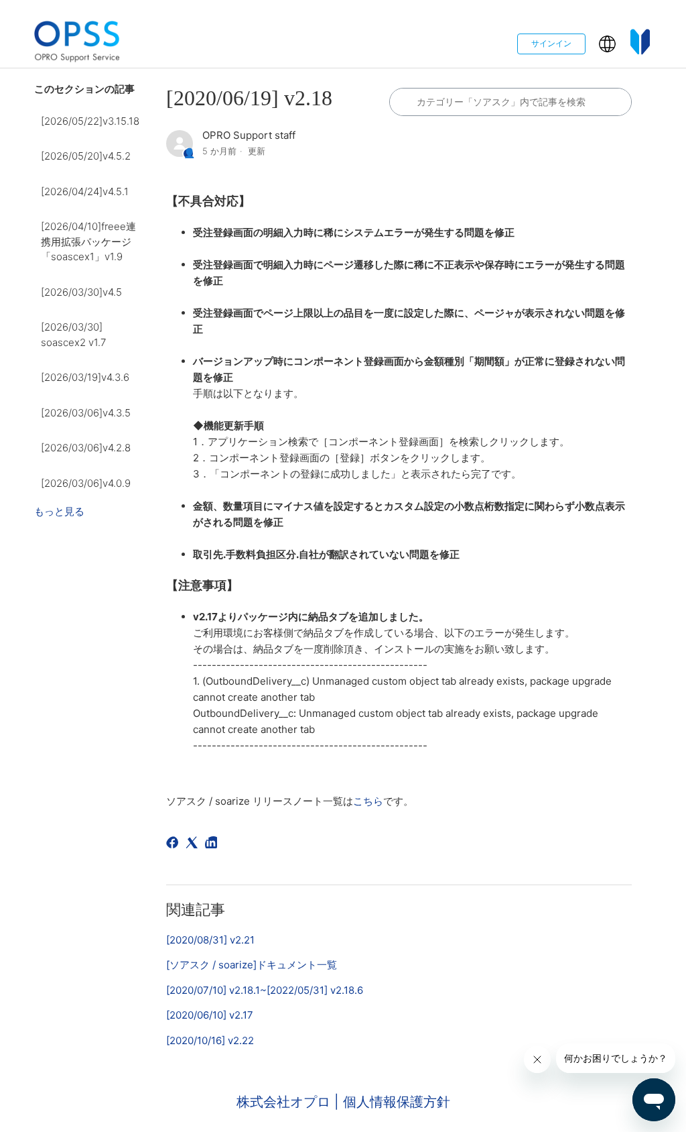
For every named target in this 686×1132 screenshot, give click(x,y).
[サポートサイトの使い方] (640, 43)
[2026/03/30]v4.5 (81, 292)
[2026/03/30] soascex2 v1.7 (73, 335)
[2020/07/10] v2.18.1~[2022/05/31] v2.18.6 (264, 990)
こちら (368, 801)
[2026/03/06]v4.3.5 (86, 412)
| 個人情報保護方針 (392, 1102)
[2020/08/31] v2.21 (210, 939)
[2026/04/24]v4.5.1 (85, 191)
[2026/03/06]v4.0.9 (86, 483)
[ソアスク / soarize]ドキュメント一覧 (251, 964)
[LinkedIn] (213, 844)
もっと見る (59, 511)
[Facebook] (174, 844)
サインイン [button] (551, 43)
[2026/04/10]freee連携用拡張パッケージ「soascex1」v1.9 (88, 241)
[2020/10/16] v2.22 (210, 1040)
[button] (607, 44)
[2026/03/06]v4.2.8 (86, 447)
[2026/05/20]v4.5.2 (86, 156)
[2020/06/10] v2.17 (209, 1015)
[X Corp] (194, 844)
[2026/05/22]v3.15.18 (90, 121)
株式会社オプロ (285, 1102)
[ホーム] (77, 44)
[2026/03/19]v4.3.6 (85, 377)
